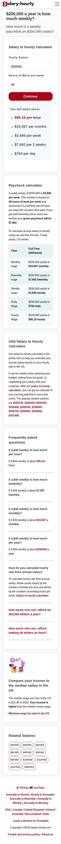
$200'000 (29, 767)
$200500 (25, 407)
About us (47, 834)
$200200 (30, 402)
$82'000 (27, 745)
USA (8, 809)
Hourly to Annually (42, 794)
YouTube (38, 787)
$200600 (37, 407)
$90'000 (40, 752)
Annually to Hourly (17, 794)
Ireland (50, 809)
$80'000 (14, 745)
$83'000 (40, 745)
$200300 (41, 402)
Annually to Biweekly (22, 798)
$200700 (14, 411)
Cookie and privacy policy (24, 834)
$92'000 (14, 759)
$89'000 (27, 752)
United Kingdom (34, 809)
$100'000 (28, 759)
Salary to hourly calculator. (32, 595)
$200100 (18, 402)
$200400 (14, 407)
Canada (17, 809)
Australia (17, 814)
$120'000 (15, 767)
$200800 (25, 411)
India (46, 814)
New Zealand (33, 814)
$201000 (14, 415)
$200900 (37, 411)
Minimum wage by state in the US (29, 713)
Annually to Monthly (36, 803)
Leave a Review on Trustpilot (30, 820)
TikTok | (24, 787)
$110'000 (42, 759)
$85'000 (14, 752)
